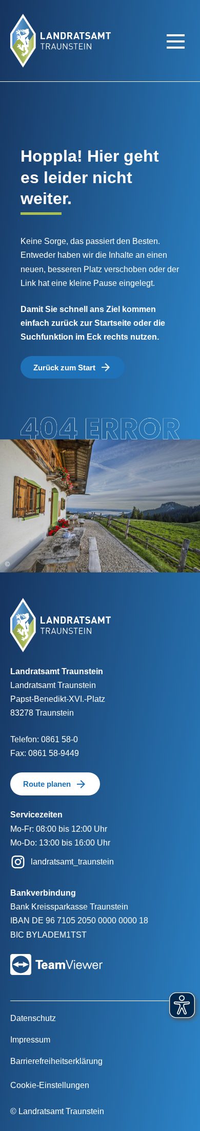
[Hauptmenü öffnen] (176, 41)
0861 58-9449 (53, 753)
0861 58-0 (59, 739)
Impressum (30, 1039)
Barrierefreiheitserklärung (56, 1061)
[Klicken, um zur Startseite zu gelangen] (60, 40)
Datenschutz (33, 1018)
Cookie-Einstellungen (49, 1085)
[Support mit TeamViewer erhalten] (56, 957)
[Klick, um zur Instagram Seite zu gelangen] (18, 861)
